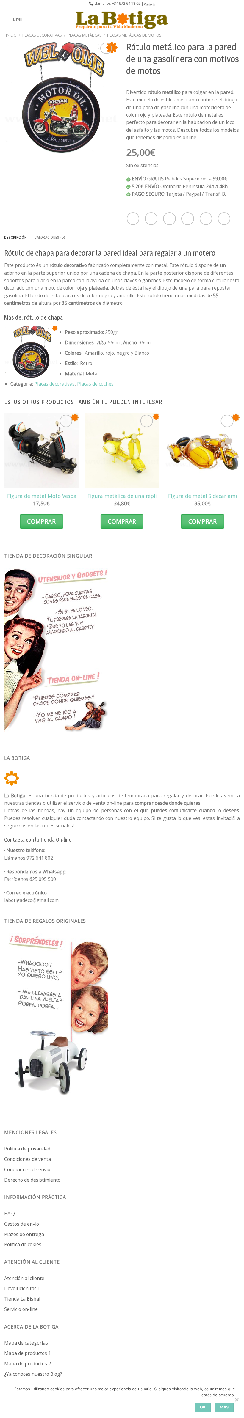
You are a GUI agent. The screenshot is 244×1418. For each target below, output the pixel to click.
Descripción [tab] (15, 237)
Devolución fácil (21, 1288)
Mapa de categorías (26, 1343)
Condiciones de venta (27, 1159)
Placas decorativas (42, 35)
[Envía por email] (187, 218)
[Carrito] (237, 19)
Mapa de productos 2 (27, 1363)
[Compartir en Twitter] (169, 218)
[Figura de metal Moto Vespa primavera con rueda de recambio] (41, 450)
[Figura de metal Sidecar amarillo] (202, 450)
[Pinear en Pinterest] (206, 218)
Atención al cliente (24, 1278)
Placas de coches (95, 384)
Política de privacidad (27, 1148)
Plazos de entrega (24, 1234)
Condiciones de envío (27, 1169)
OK (203, 1407)
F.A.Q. (10, 1213)
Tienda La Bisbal (22, 1299)
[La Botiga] (122, 20)
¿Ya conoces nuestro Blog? (33, 1374)
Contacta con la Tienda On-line (37, 840)
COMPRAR (41, 521)
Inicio (11, 35)
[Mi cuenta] (226, 19)
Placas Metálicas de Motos (134, 35)
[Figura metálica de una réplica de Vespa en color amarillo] (122, 450)
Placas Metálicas (85, 35)
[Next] (239, 477)
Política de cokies (22, 1244)
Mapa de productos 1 (27, 1353)
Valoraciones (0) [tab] (50, 237)
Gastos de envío (21, 1224)
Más (224, 1407)
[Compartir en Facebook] (151, 218)
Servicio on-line (21, 1309)
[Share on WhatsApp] (133, 218)
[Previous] (4, 477)
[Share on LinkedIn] (224, 218)
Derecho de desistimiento (32, 1180)
